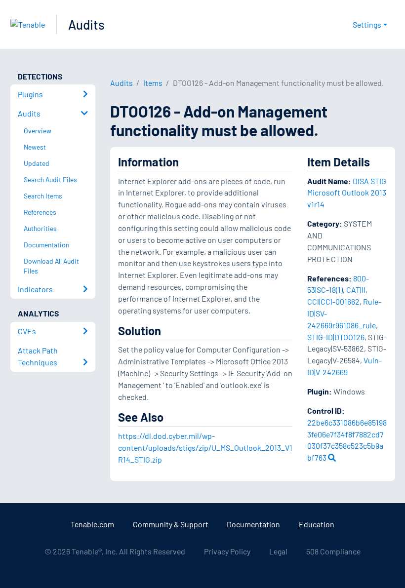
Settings (367, 24)
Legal (278, 551)
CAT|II (355, 289)
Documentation (253, 524)
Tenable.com (92, 524)
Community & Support (170, 524)
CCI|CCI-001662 (333, 301)
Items (152, 82)
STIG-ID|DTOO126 (335, 337)
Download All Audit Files (51, 266)
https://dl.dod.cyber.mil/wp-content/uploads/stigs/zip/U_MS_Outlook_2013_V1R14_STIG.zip (205, 447)
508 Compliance (333, 551)
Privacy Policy (227, 551)
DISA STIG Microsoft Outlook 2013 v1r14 (346, 192)
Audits (86, 24)
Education (316, 524)
